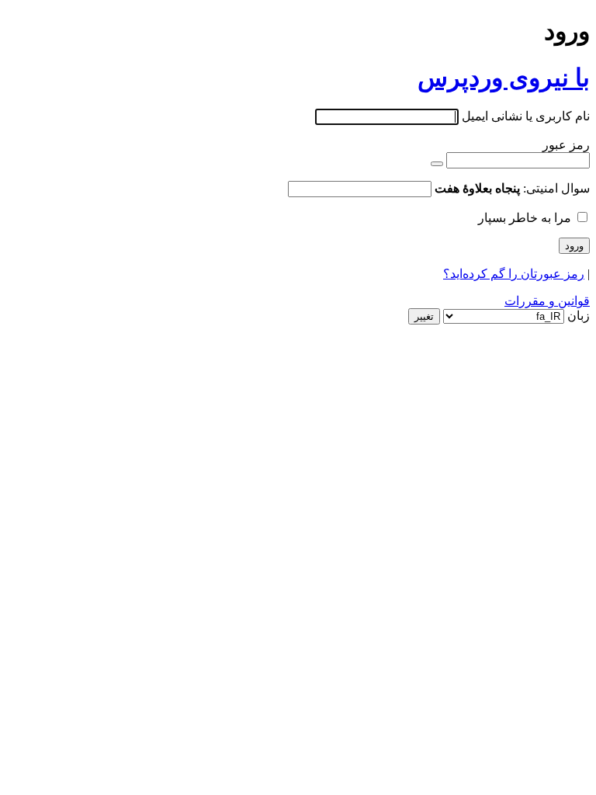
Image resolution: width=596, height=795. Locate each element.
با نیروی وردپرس (504, 78)
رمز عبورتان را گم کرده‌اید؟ (513, 273)
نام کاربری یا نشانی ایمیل (526, 116)
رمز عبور (566, 144)
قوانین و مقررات (547, 300)
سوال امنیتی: (512, 188)
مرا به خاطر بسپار (524, 217)
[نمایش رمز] (437, 163)
